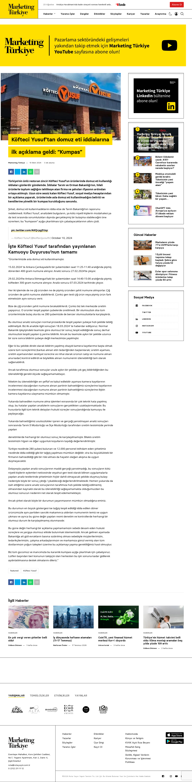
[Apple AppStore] (175, 736)
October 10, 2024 (62, 238)
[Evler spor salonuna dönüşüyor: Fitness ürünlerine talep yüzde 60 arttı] (143, 276)
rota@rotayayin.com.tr (19, 765)
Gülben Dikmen (15, 645)
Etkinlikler (99, 13)
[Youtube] (176, 776)
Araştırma (160, 13)
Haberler (48, 13)
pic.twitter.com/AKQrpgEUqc (29, 230)
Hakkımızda (131, 733)
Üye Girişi (99, 742)
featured (14, 570)
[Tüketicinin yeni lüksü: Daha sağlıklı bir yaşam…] (143, 195)
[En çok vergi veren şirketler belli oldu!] (28, 617)
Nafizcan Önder (60, 645)
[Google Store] (175, 742)
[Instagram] (170, 776)
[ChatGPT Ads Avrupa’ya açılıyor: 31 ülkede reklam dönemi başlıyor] (143, 211)
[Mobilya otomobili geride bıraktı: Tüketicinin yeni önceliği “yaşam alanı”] (143, 178)
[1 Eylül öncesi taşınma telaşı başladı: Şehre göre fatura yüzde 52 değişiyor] (143, 260)
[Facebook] (163, 776)
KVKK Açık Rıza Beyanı (137, 742)
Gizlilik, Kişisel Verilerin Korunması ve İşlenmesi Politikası (138, 758)
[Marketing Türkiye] (22, 9)
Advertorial (103, 645)
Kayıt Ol (98, 747)
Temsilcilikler (39, 695)
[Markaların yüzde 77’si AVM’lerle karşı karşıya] (143, 245)
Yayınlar (81, 695)
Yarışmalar (16, 695)
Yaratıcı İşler (68, 13)
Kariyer (131, 13)
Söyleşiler (116, 13)
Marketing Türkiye (16, 163)
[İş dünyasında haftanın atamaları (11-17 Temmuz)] (73, 617)
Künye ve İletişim (134, 738)
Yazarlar (145, 13)
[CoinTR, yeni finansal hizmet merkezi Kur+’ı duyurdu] (118, 617)
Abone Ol (177, 4)
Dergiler (84, 13)
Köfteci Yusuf (29, 570)
